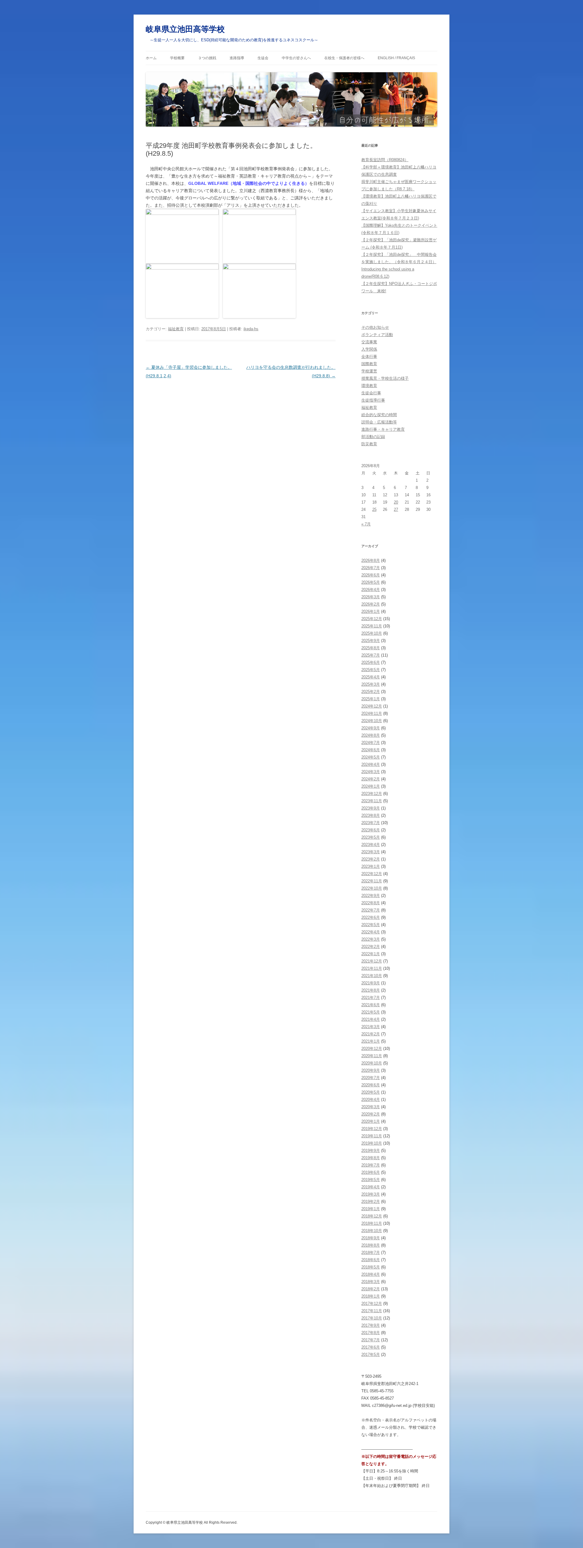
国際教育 (369, 364)
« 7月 (366, 524)
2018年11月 (371, 1223)
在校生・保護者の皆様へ (344, 58)
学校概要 (177, 58)
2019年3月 (370, 1194)
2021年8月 (370, 990)
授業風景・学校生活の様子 (385, 378)
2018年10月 (371, 1230)
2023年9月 (370, 808)
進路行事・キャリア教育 (383, 429)
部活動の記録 (373, 436)
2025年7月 (370, 655)
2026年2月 (370, 604)
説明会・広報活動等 (379, 422)
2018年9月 (370, 1238)
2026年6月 (370, 575)
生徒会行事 (371, 393)
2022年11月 (371, 881)
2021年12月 (371, 961)
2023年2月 (370, 859)
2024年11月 (371, 713)
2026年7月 (370, 567)
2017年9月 (370, 1325)
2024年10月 (371, 720)
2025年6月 (370, 662)
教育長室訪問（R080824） (384, 160)
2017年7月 (370, 1340)
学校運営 (369, 371)
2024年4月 (370, 764)
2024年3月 (370, 771)
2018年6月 (370, 1260)
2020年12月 (371, 1048)
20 (396, 502)
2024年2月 (370, 779)
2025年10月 (371, 633)
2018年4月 (370, 1274)
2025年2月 (370, 691)
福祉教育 (176, 329)
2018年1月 (370, 1296)
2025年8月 (370, 648)
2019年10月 (371, 1143)
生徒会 (262, 58)
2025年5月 (370, 669)
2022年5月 (370, 924)
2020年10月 (371, 1063)
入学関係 (369, 349)
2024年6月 (370, 750)
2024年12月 (371, 706)
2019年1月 (370, 1209)
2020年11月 (371, 1056)
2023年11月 (371, 801)
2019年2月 (370, 1201)
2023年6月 (370, 830)
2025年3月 (370, 684)
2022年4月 (370, 932)
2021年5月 (370, 1012)
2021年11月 (371, 968)
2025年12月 (371, 618)
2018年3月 (370, 1281)
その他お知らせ (375, 327)
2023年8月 (370, 815)
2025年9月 (370, 640)
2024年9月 (370, 728)
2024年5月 (370, 757)
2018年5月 (370, 1267)
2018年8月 (370, 1245)
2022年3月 (370, 939)
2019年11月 (371, 1136)
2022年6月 (370, 917)
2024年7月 (370, 742)
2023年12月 (371, 793)
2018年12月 (371, 1216)
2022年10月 (371, 888)
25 (374, 509)
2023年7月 (370, 822)
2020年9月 (370, 1070)
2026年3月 (370, 597)
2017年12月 (371, 1303)
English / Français (396, 58)
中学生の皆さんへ (296, 58)
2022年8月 (370, 903)
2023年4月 (370, 844)
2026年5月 (370, 582)
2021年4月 (370, 1019)
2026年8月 (370, 560)
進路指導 (237, 58)
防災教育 (369, 444)
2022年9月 (370, 895)
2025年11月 (371, 626)
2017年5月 (370, 1354)
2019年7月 (370, 1165)
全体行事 (369, 356)
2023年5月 (370, 837)
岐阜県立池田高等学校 (185, 29)
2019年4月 (370, 1187)
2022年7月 (370, 910)
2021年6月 (370, 1005)
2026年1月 (370, 611)
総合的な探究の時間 (379, 414)
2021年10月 (371, 975)
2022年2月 (370, 946)
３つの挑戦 (207, 58)
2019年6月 (370, 1172)
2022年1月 (370, 954)
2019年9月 (370, 1150)
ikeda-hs (251, 329)
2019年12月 (371, 1128)
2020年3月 (370, 1107)
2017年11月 (371, 1311)
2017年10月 (371, 1318)
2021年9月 (370, 983)
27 (396, 509)
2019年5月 (370, 1179)
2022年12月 (371, 873)
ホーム (151, 58)
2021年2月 (370, 1034)
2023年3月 (370, 852)
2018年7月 (370, 1252)
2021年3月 (370, 1026)
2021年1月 (370, 1041)
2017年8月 (370, 1332)
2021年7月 (370, 997)
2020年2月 (370, 1114)
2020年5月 (370, 1092)
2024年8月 (370, 735)
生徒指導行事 (373, 400)
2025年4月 (370, 677)
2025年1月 (370, 699)
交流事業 (369, 342)
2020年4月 (370, 1099)
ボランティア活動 (377, 334)
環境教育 (369, 385)
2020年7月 (370, 1077)
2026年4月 (370, 589)
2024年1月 (370, 786)
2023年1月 (370, 866)
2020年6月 (370, 1085)
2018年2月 (370, 1289)
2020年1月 (370, 1121)
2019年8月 (370, 1158)
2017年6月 (370, 1347)
